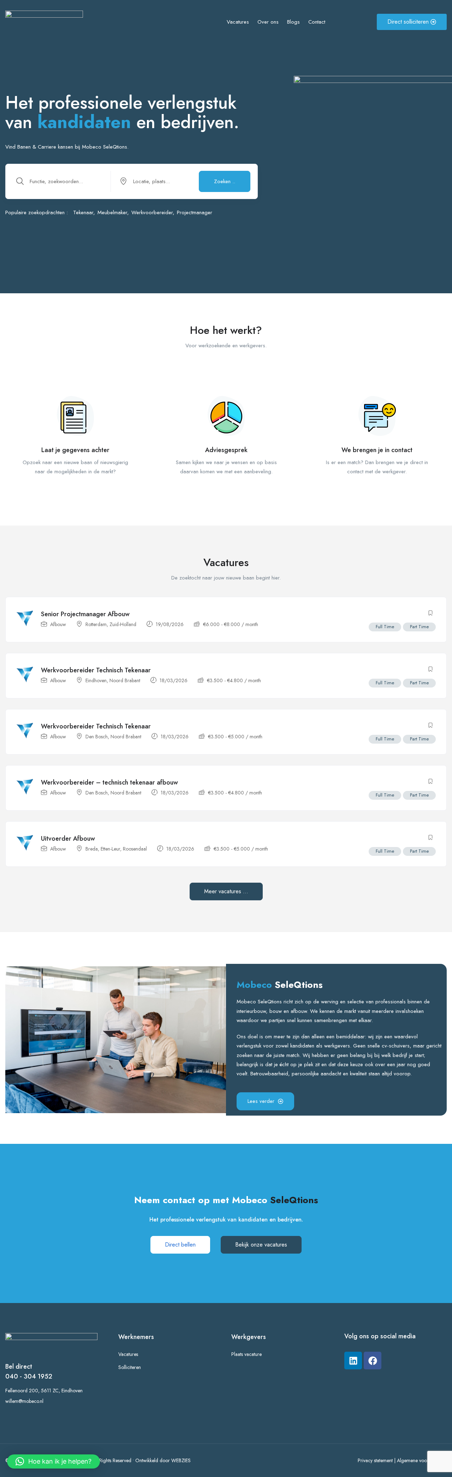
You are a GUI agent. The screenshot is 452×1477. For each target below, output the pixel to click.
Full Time (385, 626)
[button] (53, 1461)
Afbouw (58, 624)
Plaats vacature (246, 1354)
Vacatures (238, 22)
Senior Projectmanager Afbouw (85, 614)
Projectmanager (194, 212)
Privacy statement (375, 1460)
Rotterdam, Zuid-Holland (110, 624)
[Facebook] (372, 1360)
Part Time (419, 626)
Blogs (293, 22)
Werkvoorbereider (152, 212)
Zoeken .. (224, 181)
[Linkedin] (353, 1360)
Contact (316, 22)
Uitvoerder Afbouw (68, 838)
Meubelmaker (112, 212)
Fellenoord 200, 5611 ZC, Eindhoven (44, 1390)
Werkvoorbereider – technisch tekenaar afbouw (109, 782)
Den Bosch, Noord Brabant (113, 736)
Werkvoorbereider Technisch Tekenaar (96, 670)
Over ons (268, 22)
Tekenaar (83, 212)
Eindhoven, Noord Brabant (112, 680)
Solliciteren (129, 1367)
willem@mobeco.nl (24, 1401)
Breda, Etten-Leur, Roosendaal (116, 848)
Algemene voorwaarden (422, 1460)
